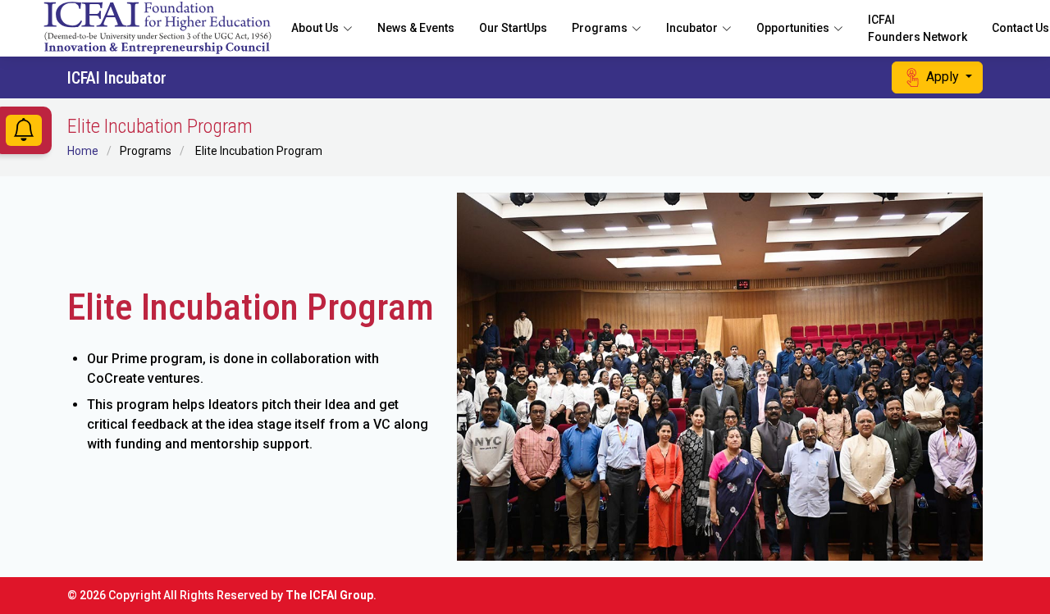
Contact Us (1020, 27)
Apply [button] (942, 76)
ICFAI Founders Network (917, 28)
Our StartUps (513, 27)
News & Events (415, 27)
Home (82, 150)
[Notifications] (24, 134)
